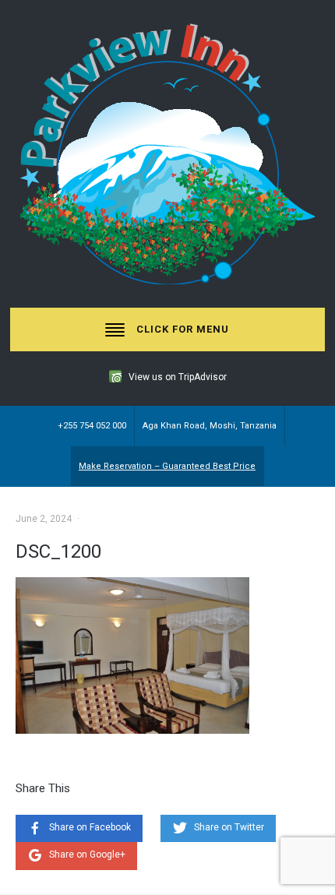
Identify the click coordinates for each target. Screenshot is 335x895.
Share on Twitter (229, 827)
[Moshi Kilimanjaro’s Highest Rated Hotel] (167, 153)
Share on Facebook (90, 827)
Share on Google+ (87, 854)
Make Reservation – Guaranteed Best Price (167, 466)
